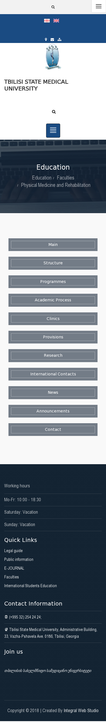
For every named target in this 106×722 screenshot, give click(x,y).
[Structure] (53, 263)
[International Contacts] (53, 374)
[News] (53, 392)
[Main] (53, 244)
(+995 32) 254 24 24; (25, 617)
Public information (18, 559)
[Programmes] (53, 281)
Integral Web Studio (81, 710)
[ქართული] (48, 20)
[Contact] (53, 429)
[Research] (53, 355)
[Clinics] (53, 318)
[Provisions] (53, 337)
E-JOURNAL (14, 568)
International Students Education (30, 585)
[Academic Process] (53, 300)
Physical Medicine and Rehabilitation (55, 185)
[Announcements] (53, 411)
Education (41, 178)
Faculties (65, 178)
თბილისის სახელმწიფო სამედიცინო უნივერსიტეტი (47, 670)
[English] (57, 20)
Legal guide (13, 550)
